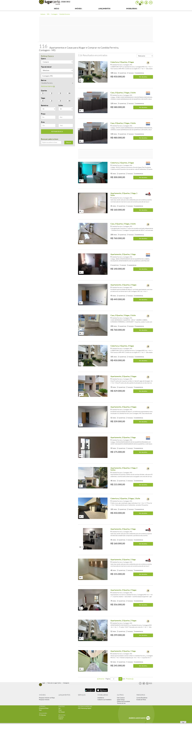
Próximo (129, 679)
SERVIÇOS (81, 695)
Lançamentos (104, 8)
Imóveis (78, 8)
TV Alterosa (42, 715)
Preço (43, 114)
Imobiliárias (131, 8)
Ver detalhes (143, 77)
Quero (43, 58)
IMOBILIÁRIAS (103, 695)
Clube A (60, 719)
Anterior (101, 679)
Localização (45, 76)
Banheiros (44, 105)
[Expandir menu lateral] (150, 2)
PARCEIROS (140, 695)
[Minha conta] (146, 2)
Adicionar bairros (47, 86)
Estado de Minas (141, 699)
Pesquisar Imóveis (44, 699)
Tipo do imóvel (46, 67)
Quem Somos (121, 699)
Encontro (61, 717)
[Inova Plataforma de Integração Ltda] (148, 63)
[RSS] (149, 684)
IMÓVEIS (42, 695)
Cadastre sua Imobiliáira (104, 699)
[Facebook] (140, 684)
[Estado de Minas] (65, 1)
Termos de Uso (121, 703)
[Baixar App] (90, 692)
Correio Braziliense (141, 697)
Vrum (60, 710)
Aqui (40, 710)
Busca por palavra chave (49, 139)
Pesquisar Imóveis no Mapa (47, 697)
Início (56, 8)
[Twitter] (143, 684)
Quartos (44, 90)
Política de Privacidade (123, 701)
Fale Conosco (121, 697)
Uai (59, 708)
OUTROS (120, 695)
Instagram (66, 683)
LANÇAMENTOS (64, 695)
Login (43, 683)
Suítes (60, 105)
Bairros (43, 80)
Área (42, 122)
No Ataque (61, 712)
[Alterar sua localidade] (137, 2)
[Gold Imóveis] (148, 93)
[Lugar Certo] (40, 684)
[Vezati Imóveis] (148, 194)
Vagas (43, 98)
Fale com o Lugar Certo (54, 683)
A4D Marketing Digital (84, 708)
